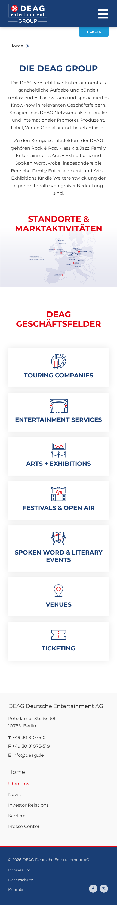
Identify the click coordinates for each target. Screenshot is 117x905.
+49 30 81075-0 (29, 737)
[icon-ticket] (58, 630)
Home (16, 772)
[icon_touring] (58, 356)
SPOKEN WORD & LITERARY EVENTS (59, 556)
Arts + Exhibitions (58, 463)
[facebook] (93, 889)
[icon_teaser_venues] (58, 585)
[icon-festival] (58, 489)
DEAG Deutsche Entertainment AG (55, 706)
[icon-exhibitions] (58, 445)
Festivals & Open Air (59, 507)
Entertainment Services (58, 419)
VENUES (59, 604)
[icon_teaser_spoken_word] (58, 533)
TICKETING (58, 648)
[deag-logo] (27, 6)
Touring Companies (58, 375)
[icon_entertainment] (58, 401)
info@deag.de (28, 755)
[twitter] (104, 889)
